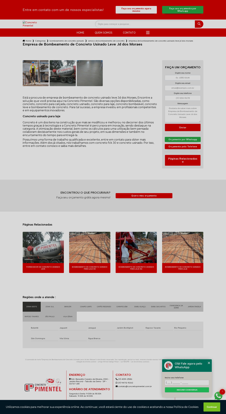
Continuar (212, 407)
